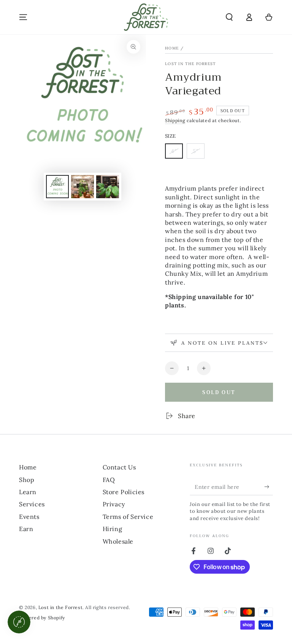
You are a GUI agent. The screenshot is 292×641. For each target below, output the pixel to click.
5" (198, 153)
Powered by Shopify (42, 617)
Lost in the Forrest (190, 63)
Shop (26, 480)
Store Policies (123, 492)
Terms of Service (128, 516)
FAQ (109, 480)
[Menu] (23, 17)
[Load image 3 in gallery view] (107, 186)
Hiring (112, 529)
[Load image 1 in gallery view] (57, 186)
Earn (26, 529)
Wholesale (118, 541)
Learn (27, 492)
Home (172, 48)
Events (29, 516)
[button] (229, 17)
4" (177, 153)
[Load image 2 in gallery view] (82, 186)
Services (32, 504)
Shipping (175, 120)
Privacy (114, 504)
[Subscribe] (268, 486)
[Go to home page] (146, 17)
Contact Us (119, 467)
